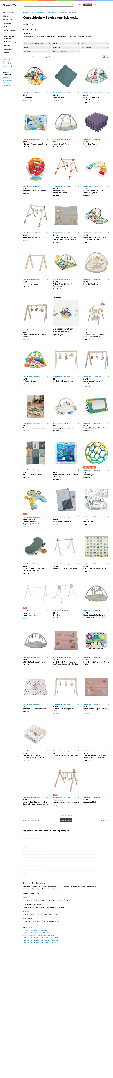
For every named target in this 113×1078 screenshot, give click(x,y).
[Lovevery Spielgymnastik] (66, 414)
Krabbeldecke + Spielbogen (9, 37)
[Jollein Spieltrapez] (35, 270)
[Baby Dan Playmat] (66, 84)
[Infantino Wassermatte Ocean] (35, 130)
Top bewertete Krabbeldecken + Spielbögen (37, 910)
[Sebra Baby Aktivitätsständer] (66, 555)
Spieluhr (6, 53)
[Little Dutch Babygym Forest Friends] (96, 367)
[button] (48, 92)
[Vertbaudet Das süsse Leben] (35, 414)
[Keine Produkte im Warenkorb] (108, 4)
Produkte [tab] (26, 24)
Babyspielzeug (7, 20)
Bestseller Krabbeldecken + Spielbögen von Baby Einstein (41, 918)
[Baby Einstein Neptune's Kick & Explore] (96, 648)
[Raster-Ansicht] (104, 57)
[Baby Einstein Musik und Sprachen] (96, 84)
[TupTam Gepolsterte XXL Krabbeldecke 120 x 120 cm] (35, 742)
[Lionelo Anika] (35, 84)
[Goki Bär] (66, 601)
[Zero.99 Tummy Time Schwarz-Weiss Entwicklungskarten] (96, 742)
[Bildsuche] (73, 5)
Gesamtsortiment (8, 12)
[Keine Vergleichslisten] (100, 4)
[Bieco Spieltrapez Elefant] (35, 224)
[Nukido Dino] (96, 508)
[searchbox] (64, 52)
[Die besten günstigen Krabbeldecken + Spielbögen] (66, 316)
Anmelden (87, 5)
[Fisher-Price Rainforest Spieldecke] (66, 270)
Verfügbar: (45, 57)
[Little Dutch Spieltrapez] (66, 367)
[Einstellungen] (79, 4)
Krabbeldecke (28, 36)
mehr (60, 866)
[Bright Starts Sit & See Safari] (96, 414)
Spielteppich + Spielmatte (7, 84)
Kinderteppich (7, 80)
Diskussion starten (102, 832)
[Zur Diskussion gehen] (66, 842)
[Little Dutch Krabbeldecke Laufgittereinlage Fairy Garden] (66, 648)
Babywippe (6, 77)
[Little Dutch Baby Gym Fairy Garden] (35, 320)
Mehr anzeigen (66, 820)
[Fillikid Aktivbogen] (35, 367)
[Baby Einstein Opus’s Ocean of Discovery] (66, 461)
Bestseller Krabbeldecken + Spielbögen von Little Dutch (41, 915)
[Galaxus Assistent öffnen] (95, 4)
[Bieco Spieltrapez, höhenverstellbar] (66, 177)
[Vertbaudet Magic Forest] (35, 461)
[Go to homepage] (9, 4)
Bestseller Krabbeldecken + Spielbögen (35, 908)
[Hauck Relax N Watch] (66, 130)
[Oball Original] (96, 461)
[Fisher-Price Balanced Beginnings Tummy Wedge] (35, 508)
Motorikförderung (10, 42)
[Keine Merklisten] (104, 4)
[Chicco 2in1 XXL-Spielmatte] (96, 555)
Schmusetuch (8, 49)
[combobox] (35, 57)
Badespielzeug (9, 27)
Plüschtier (7, 45)
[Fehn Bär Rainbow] (96, 270)
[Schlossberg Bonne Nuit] (66, 508)
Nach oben (106, 820)
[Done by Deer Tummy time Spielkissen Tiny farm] (35, 555)
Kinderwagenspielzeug (10, 31)
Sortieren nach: (27, 57)
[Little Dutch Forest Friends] (35, 648)
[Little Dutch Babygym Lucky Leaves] (66, 695)
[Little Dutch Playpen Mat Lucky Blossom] (96, 695)
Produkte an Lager (85, 36)
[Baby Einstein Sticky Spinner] (35, 177)
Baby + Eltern (7, 16)
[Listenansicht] (107, 57)
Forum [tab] (33, 24)
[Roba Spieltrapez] (35, 601)
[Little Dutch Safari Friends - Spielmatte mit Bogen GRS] (96, 601)
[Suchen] (24, 5)
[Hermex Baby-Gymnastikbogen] (66, 788)
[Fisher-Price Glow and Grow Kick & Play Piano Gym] (96, 224)
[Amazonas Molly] (96, 788)
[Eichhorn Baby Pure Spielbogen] (66, 742)
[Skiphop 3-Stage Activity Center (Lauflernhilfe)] (96, 320)
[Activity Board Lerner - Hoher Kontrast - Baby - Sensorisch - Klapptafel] (35, 788)
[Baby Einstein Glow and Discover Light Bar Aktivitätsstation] (96, 177)
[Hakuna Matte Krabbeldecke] (35, 695)
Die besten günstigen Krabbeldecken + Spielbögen (39, 913)
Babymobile (8, 23)
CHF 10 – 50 (51, 36)
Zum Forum (26, 834)
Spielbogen (40, 36)
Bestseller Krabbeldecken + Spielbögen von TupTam (39, 920)
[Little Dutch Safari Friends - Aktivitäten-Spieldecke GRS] (66, 224)
